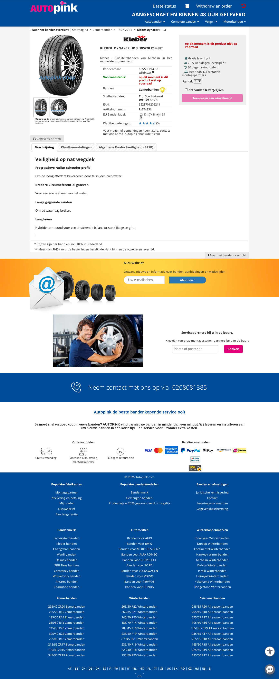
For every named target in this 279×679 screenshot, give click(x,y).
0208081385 (189, 387)
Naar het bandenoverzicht (50, 30)
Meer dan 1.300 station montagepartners (83, 459)
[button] (270, 650)
